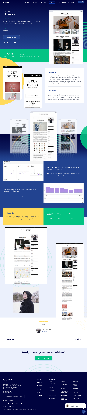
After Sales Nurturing (63, 387)
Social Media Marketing (52, 386)
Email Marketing (52, 395)
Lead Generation (64, 395)
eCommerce (51, 390)
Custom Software (77, 395)
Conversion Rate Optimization (64, 392)
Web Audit (75, 381)
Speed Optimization (64, 399)
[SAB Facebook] (3, 403)
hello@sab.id (8, 391)
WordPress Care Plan (76, 389)
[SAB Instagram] (12, 403)
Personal (5, 30)
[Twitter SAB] (8, 403)
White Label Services (75, 385)
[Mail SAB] (16, 403)
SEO (50, 393)
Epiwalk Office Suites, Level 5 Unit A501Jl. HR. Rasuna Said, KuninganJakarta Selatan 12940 (12, 387)
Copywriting (63, 381)
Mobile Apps (76, 398)
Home (39, 379)
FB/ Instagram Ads (52, 399)
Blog (45, 2)
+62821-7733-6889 (9, 392)
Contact (52, 2)
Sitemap (5, 406)
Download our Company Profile (14, 396)
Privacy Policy (11, 406)
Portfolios (34, 2)
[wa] (79, 2)
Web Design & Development (52, 382)
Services (27, 2)
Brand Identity (64, 384)
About (40, 2)
